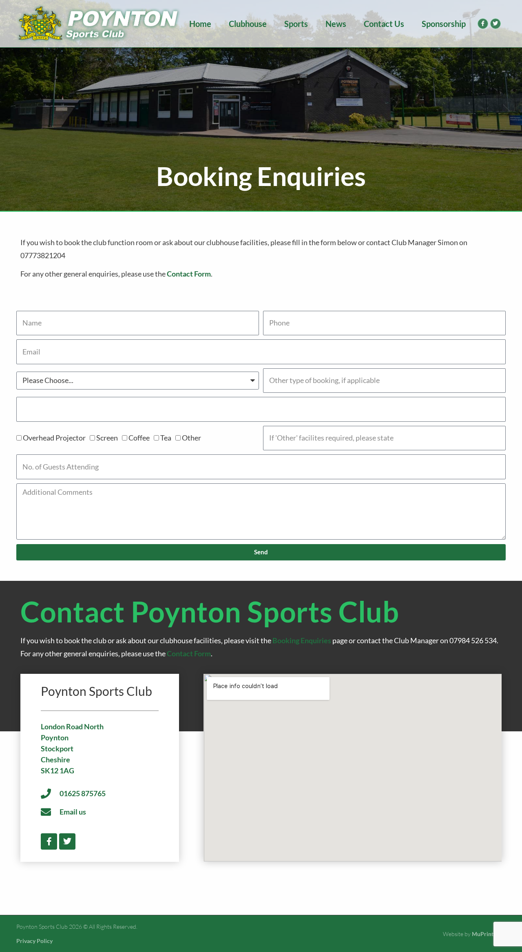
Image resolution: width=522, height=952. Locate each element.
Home (200, 24)
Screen (107, 437)
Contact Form (189, 273)
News (335, 24)
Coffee (139, 437)
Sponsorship (444, 24)
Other (191, 437)
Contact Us (384, 24)
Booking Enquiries (301, 640)
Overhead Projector (54, 437)
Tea (165, 437)
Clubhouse (248, 24)
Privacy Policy (34, 940)
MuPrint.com (489, 933)
